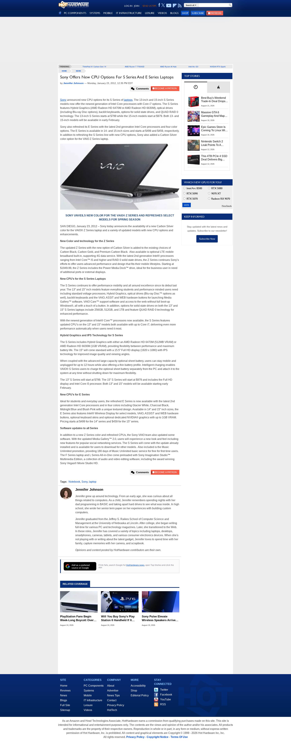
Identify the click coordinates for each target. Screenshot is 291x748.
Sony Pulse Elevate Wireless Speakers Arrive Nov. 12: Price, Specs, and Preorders (159, 618)
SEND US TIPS (149, 6)
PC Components (94, 685)
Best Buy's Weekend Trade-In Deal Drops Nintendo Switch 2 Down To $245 (213, 99)
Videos (88, 710)
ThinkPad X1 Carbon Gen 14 (94, 66)
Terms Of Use (179, 737)
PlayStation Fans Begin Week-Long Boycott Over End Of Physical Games (77, 618)
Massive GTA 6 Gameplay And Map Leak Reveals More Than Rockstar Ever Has (213, 114)
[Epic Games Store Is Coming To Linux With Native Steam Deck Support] (194, 130)
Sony (63, 99)
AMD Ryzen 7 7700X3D (134, 66)
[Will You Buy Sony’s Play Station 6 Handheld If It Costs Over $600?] (120, 601)
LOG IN (128, 6)
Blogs (63, 700)
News (78, 71)
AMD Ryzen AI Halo (168, 66)
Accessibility (138, 685)
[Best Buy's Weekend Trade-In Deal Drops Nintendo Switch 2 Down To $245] (194, 101)
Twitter (164, 689)
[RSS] (180, 5)
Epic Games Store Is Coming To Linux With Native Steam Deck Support (214, 129)
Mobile (88, 695)
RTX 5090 (192, 193)
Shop (185, 13)
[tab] (195, 87)
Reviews (65, 690)
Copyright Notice (157, 737)
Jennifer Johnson (89, 489)
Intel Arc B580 (194, 188)
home (64, 71)
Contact (111, 700)
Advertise (112, 690)
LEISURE (149, 13)
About (110, 685)
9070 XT (216, 193)
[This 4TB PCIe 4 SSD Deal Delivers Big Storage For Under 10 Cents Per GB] (194, 159)
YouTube (165, 699)
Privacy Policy (115, 705)
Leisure (88, 705)
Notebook (74, 481)
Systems (89, 690)
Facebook (166, 694)
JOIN (136, 6)
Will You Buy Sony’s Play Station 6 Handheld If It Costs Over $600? (118, 618)
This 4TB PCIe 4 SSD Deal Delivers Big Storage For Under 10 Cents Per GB (214, 158)
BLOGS (174, 13)
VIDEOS (162, 13)
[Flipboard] (174, 5)
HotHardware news (135, 565)
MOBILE (108, 13)
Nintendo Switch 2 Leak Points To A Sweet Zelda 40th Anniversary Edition (212, 143)
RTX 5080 (216, 188)
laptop (92, 481)
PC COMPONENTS (75, 13)
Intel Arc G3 (193, 66)
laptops (128, 99)
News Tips (113, 695)
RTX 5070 (192, 198)
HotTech (112, 710)
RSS (163, 704)
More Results (227, 206)
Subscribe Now (207, 238)
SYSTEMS (95, 13)
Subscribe (198, 13)
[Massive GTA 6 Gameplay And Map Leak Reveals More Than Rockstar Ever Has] (194, 116)
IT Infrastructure (93, 700)
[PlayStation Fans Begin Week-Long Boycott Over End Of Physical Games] (79, 601)
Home (63, 685)
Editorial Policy (140, 695)
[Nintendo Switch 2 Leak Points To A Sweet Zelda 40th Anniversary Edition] (194, 145)
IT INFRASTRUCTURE (129, 13)
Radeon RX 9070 (220, 198)
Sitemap (65, 710)
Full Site (65, 705)
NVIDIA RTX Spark (218, 66)
